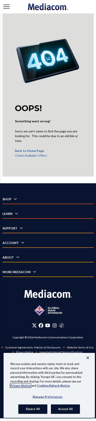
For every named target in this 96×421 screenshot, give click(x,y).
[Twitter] (34, 325)
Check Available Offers (31, 155)
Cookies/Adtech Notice (53, 385)
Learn (7, 214)
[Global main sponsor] (48, 310)
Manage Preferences (48, 397)
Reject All (33, 409)
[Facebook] (41, 325)
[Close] (88, 358)
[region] (49, 385)
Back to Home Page (29, 151)
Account (10, 243)
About (8, 257)
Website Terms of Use (80, 347)
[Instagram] (54, 325)
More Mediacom (16, 272)
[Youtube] (47, 325)
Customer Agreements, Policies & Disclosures (33, 347)
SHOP (6, 199)
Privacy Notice (24, 352)
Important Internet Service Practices (61, 352)
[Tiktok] (61, 325)
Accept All (65, 409)
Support (9, 228)
